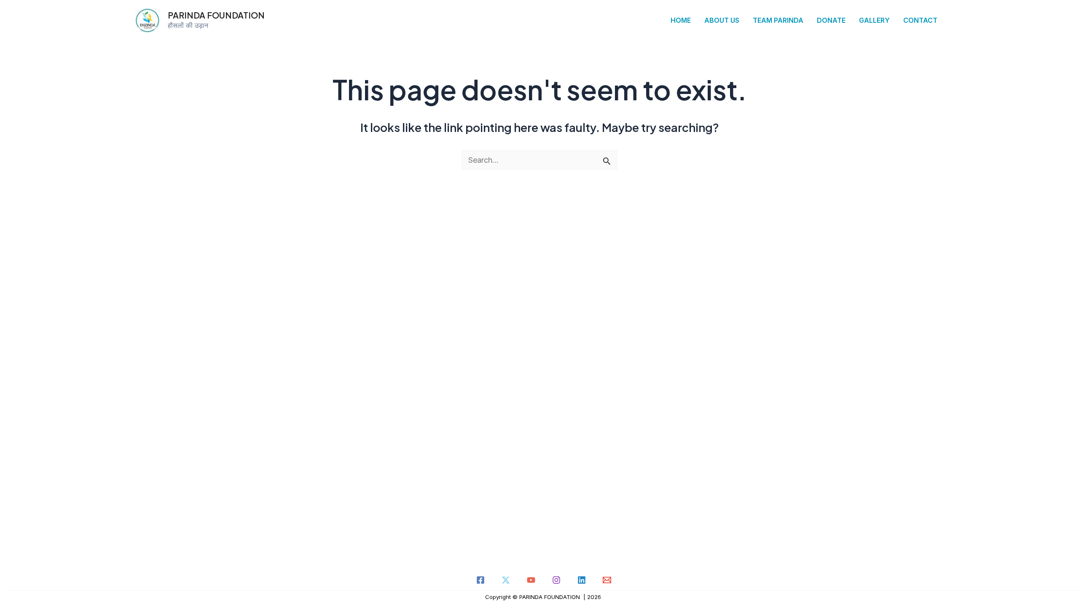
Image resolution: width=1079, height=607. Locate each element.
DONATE (831, 20)
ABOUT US (721, 20)
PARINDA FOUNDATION (216, 15)
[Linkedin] (581, 580)
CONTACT (920, 20)
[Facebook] (480, 580)
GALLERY (874, 20)
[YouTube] (531, 580)
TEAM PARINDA (778, 20)
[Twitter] (506, 580)
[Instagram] (556, 580)
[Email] (607, 580)
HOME (681, 20)
